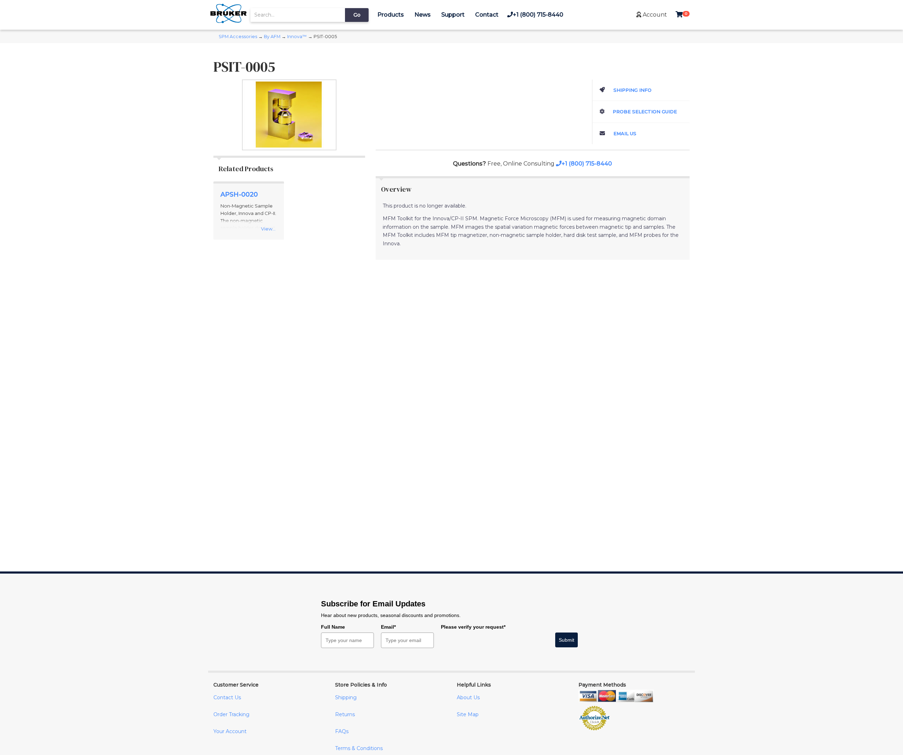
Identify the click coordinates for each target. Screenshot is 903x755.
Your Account (230, 731)
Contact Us (227, 697)
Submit (566, 640)
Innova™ (297, 36)
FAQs (342, 731)
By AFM (272, 36)
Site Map (468, 714)
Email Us (624, 133)
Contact (486, 14)
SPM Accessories (238, 36)
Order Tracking (231, 714)
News (422, 14)
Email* (388, 627)
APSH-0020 (239, 194)
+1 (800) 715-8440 (538, 14)
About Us (468, 697)
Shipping (346, 697)
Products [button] (390, 14)
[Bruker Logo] (228, 21)
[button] (651, 14)
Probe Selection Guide (644, 111)
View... (268, 229)
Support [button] (453, 14)
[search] (297, 15)
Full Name (333, 627)
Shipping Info (632, 90)
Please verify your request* (473, 627)
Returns (345, 714)
